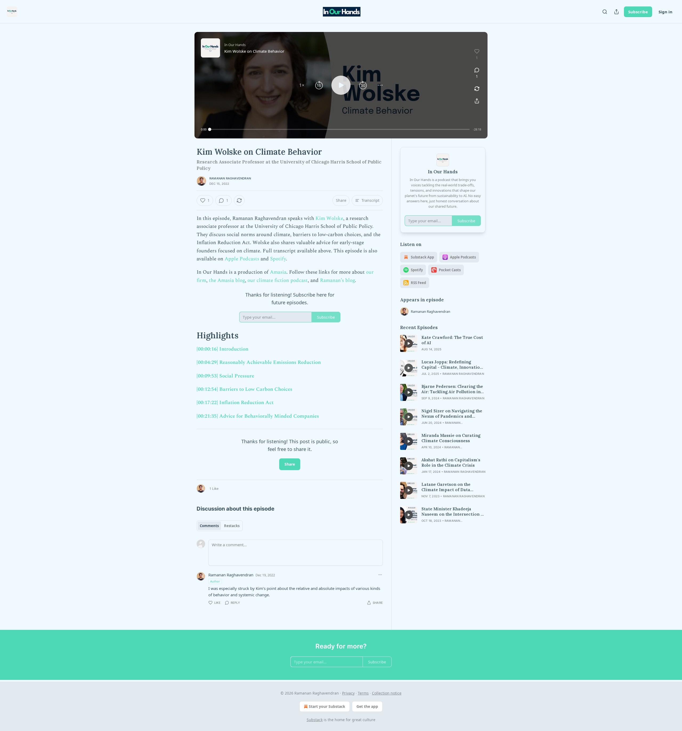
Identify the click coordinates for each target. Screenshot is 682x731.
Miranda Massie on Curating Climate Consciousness (450, 438)
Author (215, 581)
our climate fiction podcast (277, 280)
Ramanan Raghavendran (230, 178)
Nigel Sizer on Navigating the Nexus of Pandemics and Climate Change (451, 413)
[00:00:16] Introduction (222, 349)
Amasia (278, 272)
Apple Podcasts (242, 259)
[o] (408, 343)
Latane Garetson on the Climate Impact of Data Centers (445, 487)
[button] (302, 85)
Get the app (367, 706)
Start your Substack (327, 706)
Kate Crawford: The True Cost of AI (452, 340)
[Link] (189, 335)
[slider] (340, 129)
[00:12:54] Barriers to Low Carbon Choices (244, 389)
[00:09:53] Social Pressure (225, 376)
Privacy (348, 693)
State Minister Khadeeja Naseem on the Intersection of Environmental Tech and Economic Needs (453, 511)
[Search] (604, 11)
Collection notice (386, 693)
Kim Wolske (329, 218)
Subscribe (638, 11)
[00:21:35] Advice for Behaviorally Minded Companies (258, 416)
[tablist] (220, 525)
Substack (315, 719)
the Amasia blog (227, 280)
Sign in (665, 11)
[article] (443, 343)
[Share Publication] (616, 11)
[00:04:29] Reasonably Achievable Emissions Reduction (259, 362)
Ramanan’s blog (337, 280)
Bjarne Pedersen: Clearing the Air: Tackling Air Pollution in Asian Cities (452, 389)
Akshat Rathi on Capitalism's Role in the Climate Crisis (450, 462)
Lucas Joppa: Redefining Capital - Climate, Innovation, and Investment (452, 364)
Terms (363, 693)
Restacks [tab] (231, 525)
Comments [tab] (209, 525)
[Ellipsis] (380, 574)
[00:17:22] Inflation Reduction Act (235, 402)
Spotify (278, 259)
